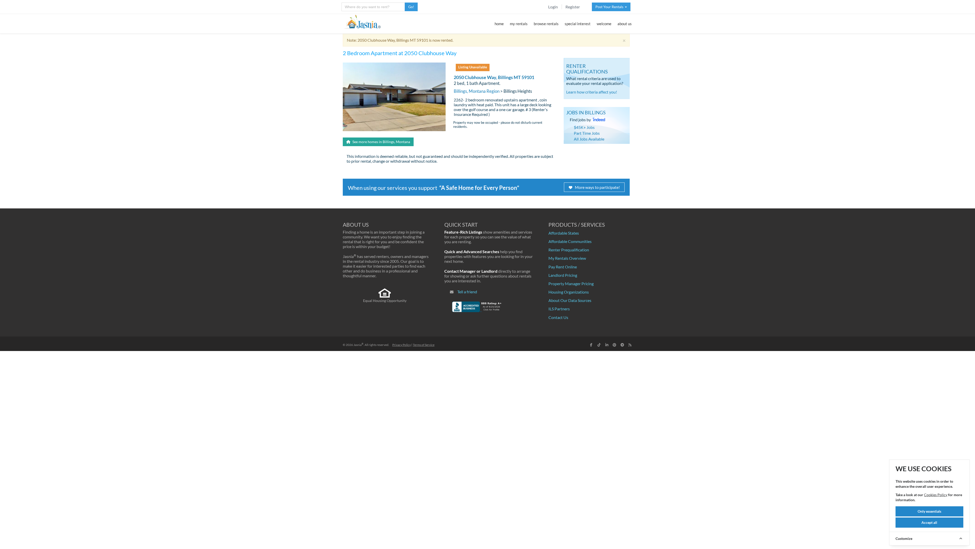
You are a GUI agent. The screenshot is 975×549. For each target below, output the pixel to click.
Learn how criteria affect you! (591, 91)
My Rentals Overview (567, 258)
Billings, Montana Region (476, 91)
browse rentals (546, 23)
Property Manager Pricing (571, 283)
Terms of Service (423, 345)
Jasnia (358, 345)
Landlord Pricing (562, 275)
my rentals (519, 23)
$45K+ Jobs (584, 127)
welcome (604, 23)
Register (572, 6)
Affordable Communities (570, 241)
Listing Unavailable (472, 67)
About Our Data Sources (569, 300)
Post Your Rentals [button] (610, 7)
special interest (578, 23)
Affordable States (563, 233)
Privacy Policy (401, 345)
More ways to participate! (597, 187)
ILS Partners (559, 308)
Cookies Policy (935, 495)
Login (553, 6)
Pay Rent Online (562, 266)
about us (625, 23)
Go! (411, 7)
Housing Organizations (568, 291)
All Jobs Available (589, 138)
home (499, 23)
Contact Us (558, 317)
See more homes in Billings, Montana (381, 142)
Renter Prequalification (568, 249)
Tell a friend (467, 291)
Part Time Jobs (587, 133)
